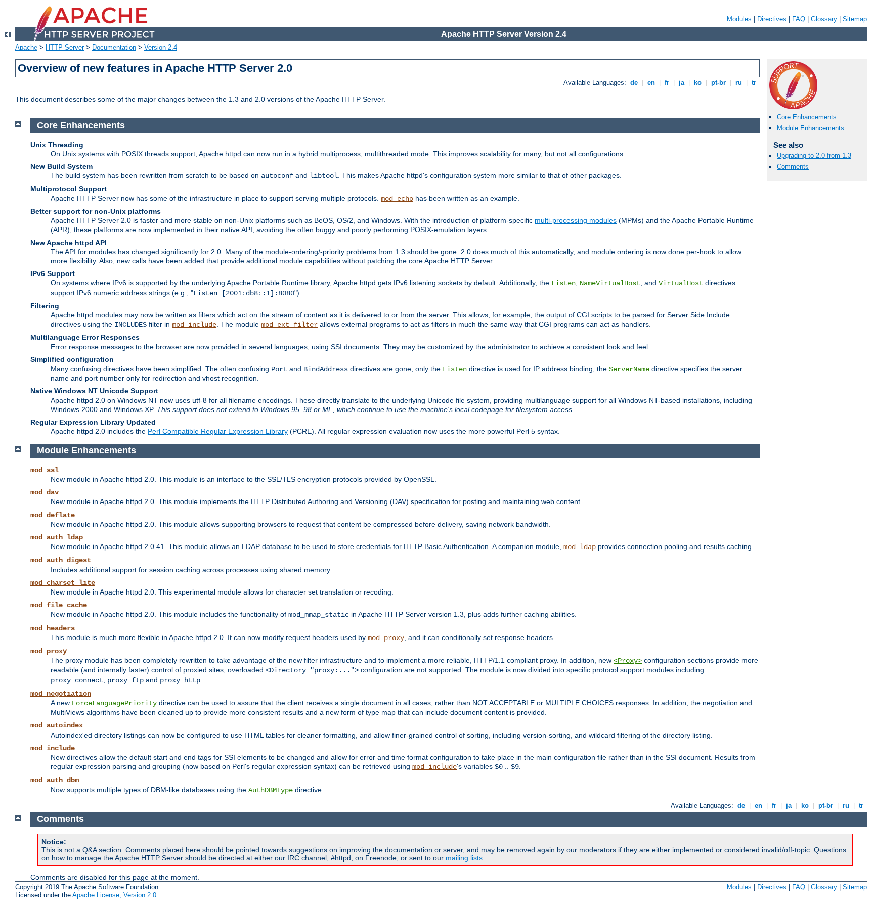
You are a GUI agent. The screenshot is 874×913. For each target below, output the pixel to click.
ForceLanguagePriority (114, 703)
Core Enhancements (807, 117)
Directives (771, 19)
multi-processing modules (576, 220)
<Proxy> (628, 661)
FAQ (798, 19)
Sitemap (855, 19)
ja (681, 82)
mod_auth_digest (60, 560)
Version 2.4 (160, 47)
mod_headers (52, 628)
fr (667, 82)
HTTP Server (65, 47)
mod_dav (44, 492)
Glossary (824, 19)
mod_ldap (579, 547)
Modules (739, 19)
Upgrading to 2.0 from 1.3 (814, 155)
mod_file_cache (58, 605)
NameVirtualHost (610, 283)
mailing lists (464, 858)
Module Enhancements (810, 128)
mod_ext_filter (289, 325)
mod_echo (397, 199)
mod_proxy (386, 638)
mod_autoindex (56, 725)
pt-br (718, 82)
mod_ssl (44, 470)
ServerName (629, 369)
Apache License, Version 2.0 (114, 895)
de (634, 82)
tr (754, 82)
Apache (26, 47)
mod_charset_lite (62, 583)
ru (738, 82)
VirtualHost (681, 283)
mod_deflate (52, 515)
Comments (793, 166)
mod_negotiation (60, 694)
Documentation (114, 47)
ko (698, 82)
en (651, 82)
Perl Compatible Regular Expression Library (218, 431)
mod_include (194, 325)
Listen (563, 283)
